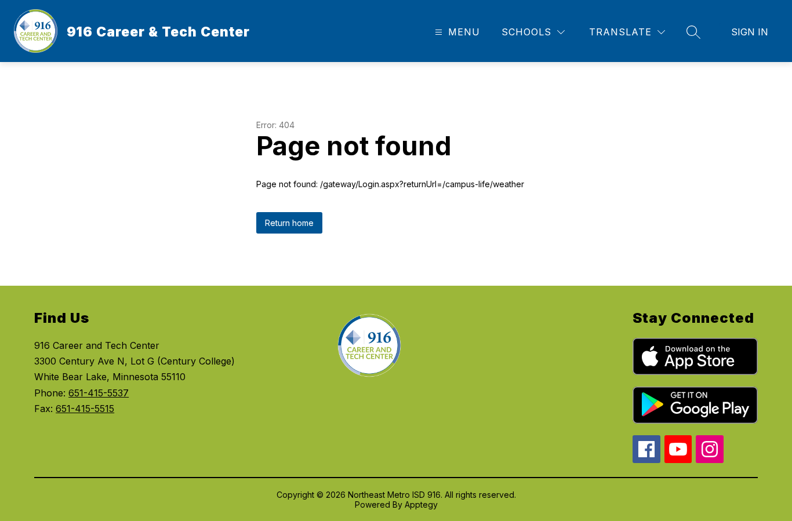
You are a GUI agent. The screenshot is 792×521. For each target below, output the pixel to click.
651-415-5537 (98, 393)
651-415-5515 (85, 408)
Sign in (749, 32)
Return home (289, 223)
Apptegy (421, 504)
